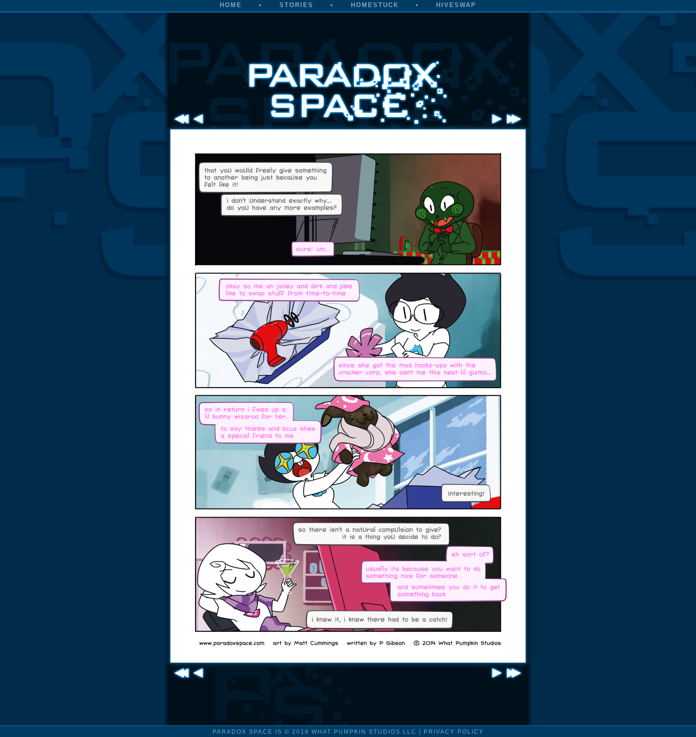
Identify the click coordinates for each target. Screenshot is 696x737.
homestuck (375, 5)
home (231, 5)
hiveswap (456, 5)
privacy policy (454, 731)
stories (296, 5)
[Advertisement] (348, 32)
